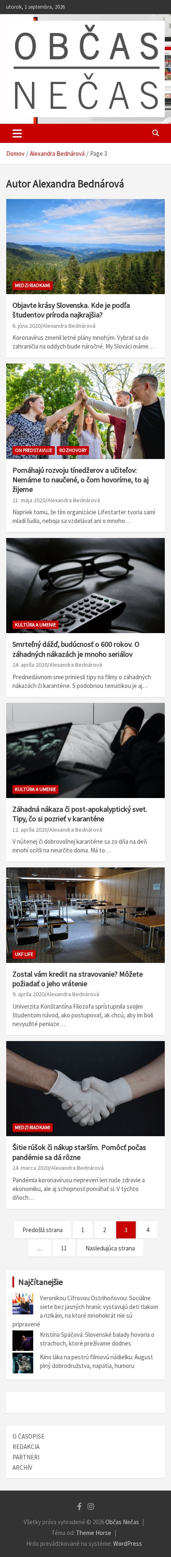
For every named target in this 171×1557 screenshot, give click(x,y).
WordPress (127, 1543)
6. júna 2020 (26, 325)
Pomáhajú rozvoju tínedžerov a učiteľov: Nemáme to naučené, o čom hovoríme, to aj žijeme (80, 479)
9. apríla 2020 (28, 994)
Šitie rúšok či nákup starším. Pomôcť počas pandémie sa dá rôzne (79, 1152)
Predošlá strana (42, 1230)
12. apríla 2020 (29, 829)
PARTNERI (25, 1457)
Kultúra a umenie (35, 624)
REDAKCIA (25, 1447)
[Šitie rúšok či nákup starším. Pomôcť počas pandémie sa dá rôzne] (85, 1089)
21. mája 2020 (28, 500)
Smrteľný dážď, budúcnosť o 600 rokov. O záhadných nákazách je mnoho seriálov (75, 648)
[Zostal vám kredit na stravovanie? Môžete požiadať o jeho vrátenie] (85, 915)
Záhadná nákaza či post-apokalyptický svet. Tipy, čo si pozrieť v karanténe (79, 813)
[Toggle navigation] (17, 133)
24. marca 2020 (30, 1167)
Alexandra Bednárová (69, 325)
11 (64, 1248)
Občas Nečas (122, 1522)
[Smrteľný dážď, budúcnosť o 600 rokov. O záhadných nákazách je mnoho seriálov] (85, 586)
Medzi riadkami (32, 285)
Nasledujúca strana (110, 1248)
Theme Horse (93, 1533)
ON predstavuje (33, 450)
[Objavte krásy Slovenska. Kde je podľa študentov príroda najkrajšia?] (85, 247)
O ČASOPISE (28, 1436)
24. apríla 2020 (29, 664)
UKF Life (24, 954)
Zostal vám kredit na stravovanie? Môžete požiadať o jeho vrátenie (77, 978)
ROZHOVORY (72, 450)
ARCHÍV (22, 1467)
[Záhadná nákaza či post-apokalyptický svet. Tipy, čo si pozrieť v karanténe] (85, 750)
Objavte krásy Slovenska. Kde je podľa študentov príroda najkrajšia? (71, 309)
